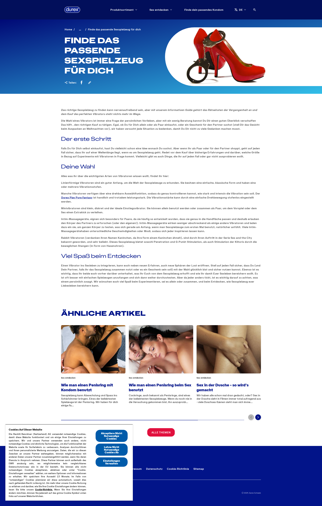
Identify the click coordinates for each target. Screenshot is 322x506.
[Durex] (72, 10)
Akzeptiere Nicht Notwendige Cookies (111, 436)
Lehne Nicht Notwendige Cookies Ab (111, 449)
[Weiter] (258, 417)
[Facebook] (81, 82)
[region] (69, 462)
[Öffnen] (255, 10)
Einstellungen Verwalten (111, 462)
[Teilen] (89, 82)
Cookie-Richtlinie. (44, 489)
